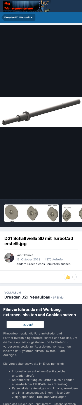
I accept (26, 324)
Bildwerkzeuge (61, 191)
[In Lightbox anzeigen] (41, 112)
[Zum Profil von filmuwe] (9, 258)
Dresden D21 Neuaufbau (27, 297)
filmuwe (28, 255)
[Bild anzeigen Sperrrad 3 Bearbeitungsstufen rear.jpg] (31, 213)
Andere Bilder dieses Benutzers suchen (43, 264)
